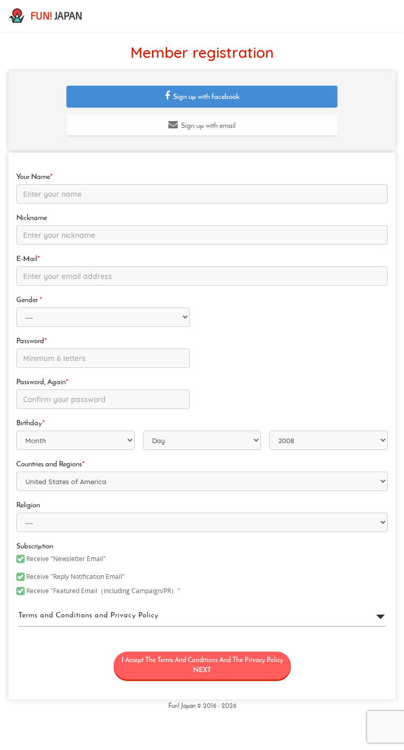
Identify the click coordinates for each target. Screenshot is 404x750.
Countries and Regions (50, 464)
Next (202, 665)
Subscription (34, 547)
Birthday (30, 423)
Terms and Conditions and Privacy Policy (88, 615)
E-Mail (28, 259)
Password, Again (42, 382)
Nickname (31, 218)
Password (31, 341)
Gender (29, 300)
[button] (201, 96)
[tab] (202, 616)
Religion (28, 505)
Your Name (34, 177)
